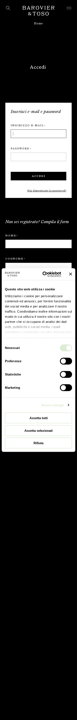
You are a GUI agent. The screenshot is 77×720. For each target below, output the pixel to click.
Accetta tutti (39, 418)
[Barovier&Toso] (38, 10)
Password (20, 148)
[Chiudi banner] (70, 274)
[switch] (66, 361)
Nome (10, 235)
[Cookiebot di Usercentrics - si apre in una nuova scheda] (45, 274)
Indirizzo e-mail (27, 125)
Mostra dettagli (52, 405)
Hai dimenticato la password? (46, 190)
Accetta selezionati (38, 430)
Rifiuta (38, 443)
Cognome (14, 258)
